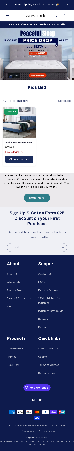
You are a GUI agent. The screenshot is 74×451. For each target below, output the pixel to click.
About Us (12, 274)
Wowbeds (22, 426)
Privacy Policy (15, 290)
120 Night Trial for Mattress (49, 300)
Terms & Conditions (19, 298)
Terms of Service (48, 365)
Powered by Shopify (37, 426)
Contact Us (45, 274)
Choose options (19, 159)
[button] (7, 15)
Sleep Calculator (48, 348)
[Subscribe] (63, 247)
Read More (37, 197)
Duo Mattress (15, 348)
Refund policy (46, 373)
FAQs (41, 282)
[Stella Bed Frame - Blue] (19, 122)
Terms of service (47, 431)
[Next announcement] (67, 4)
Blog (10, 306)
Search (42, 357)
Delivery (43, 319)
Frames (11, 357)
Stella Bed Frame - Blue (18, 142)
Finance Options (48, 290)
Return (42, 327)
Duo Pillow (13, 365)
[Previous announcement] (6, 4)
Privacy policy (28, 431)
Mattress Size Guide (51, 311)
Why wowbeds (15, 282)
